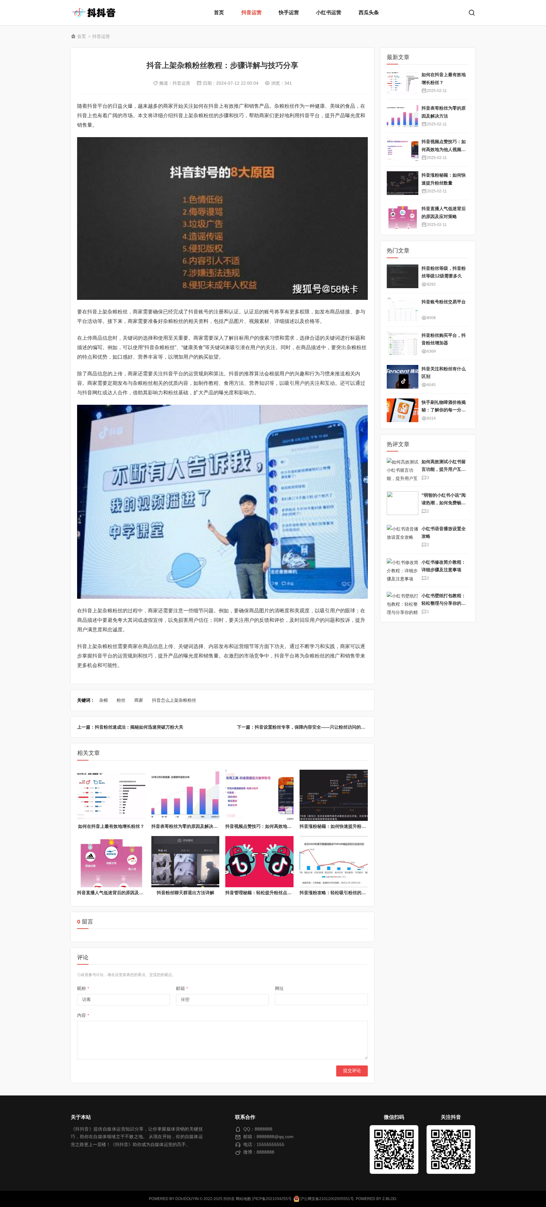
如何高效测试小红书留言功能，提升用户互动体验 (444, 469)
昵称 (83, 988)
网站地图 (243, 1199)
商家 (138, 700)
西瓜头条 (369, 12)
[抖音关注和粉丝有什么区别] (402, 377)
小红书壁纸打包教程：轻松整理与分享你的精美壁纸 (444, 603)
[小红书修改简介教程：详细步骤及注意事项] (402, 570)
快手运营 (289, 12)
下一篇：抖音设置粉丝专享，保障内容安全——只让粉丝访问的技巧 (303, 727)
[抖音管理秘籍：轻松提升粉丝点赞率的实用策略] (259, 861)
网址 (279, 988)
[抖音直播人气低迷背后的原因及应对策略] (111, 861)
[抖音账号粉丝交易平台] (402, 310)
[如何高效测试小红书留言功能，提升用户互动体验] (402, 470)
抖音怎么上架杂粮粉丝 (174, 700)
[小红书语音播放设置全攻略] (402, 537)
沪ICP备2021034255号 (272, 1199)
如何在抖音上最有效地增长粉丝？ (111, 826)
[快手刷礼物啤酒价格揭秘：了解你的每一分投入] (402, 410)
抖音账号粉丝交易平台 (444, 301)
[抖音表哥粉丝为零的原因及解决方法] (185, 795)
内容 (83, 1015)
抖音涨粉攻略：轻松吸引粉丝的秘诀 (335, 892)
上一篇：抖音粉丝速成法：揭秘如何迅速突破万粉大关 (130, 727)
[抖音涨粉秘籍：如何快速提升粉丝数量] (334, 795)
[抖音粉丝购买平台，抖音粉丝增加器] (402, 343)
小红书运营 (328, 12)
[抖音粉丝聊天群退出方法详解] (185, 861)
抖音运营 (251, 12)
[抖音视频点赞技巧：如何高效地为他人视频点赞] (259, 795)
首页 (219, 12)
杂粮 (103, 700)
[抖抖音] (96, 13)
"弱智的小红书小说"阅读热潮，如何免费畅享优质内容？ (444, 503)
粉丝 (121, 700)
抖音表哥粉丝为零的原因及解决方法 (186, 826)
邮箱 (182, 988)
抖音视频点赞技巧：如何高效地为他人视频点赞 (271, 826)
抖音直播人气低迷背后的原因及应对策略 (117, 892)
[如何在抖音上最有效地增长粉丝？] (111, 795)
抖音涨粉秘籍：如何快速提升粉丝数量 (337, 826)
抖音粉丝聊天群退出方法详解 (185, 892)
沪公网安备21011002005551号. (327, 1199)
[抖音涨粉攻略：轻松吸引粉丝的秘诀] (334, 861)
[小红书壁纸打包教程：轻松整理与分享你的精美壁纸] (402, 604)
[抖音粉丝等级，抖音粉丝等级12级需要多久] (402, 276)
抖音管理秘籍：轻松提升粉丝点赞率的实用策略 (271, 892)
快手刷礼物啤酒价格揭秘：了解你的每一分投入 (444, 410)
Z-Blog (389, 1199)
